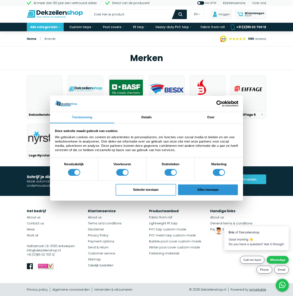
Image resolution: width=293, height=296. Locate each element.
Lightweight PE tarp (163, 223)
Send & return (98, 247)
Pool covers (112, 27)
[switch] (122, 172)
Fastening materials (164, 253)
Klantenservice (234, 3)
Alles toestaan (208, 190)
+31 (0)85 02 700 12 (251, 27)
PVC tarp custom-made (167, 229)
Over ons (259, 3)
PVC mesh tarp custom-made (172, 235)
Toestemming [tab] (82, 117)
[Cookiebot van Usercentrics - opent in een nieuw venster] (219, 103)
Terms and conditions (105, 223)
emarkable (257, 289)
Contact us (35, 223)
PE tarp (138, 27)
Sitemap (94, 259)
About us (34, 217)
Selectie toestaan (146, 190)
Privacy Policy (98, 235)
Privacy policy (37, 289)
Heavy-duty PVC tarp (172, 27)
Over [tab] (210, 117)
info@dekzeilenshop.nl (44, 250)
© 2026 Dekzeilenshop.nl (207, 289)
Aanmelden (248, 179)
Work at (32, 235)
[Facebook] (30, 266)
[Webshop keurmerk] (46, 266)
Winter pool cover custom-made (174, 247)
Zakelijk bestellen (100, 265)
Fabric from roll (213, 27)
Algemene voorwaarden (71, 289)
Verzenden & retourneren (113, 289)
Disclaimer (96, 229)
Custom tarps (80, 27)
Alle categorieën (43, 27)
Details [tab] (146, 117)
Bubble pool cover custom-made (175, 241)
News (31, 229)
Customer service (101, 253)
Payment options (101, 241)
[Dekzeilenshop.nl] (55, 14)
